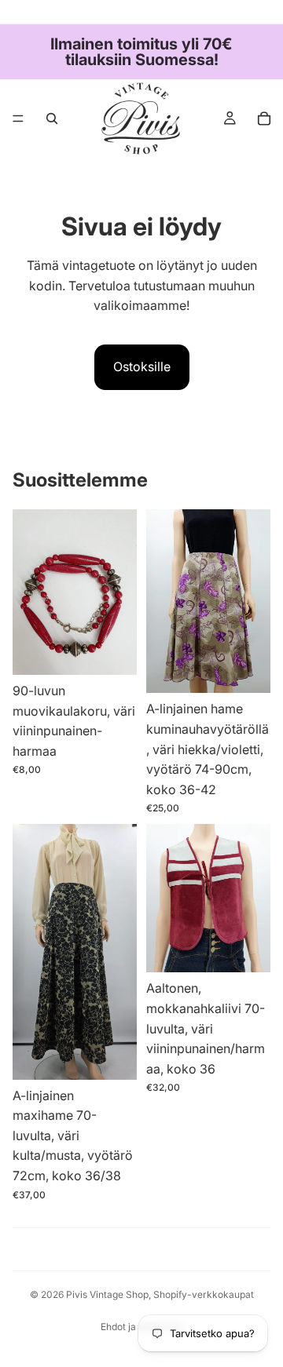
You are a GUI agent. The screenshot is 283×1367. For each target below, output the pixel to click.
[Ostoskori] (264, 118)
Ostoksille (142, 366)
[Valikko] (18, 118)
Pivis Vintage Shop (107, 1294)
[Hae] (52, 118)
